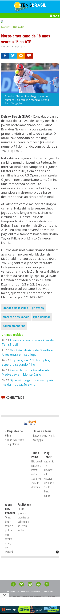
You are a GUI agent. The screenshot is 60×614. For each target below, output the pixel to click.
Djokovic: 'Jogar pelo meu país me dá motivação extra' (27, 382)
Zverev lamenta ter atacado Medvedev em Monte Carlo (26, 372)
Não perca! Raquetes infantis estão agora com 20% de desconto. (36, 474)
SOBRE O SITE (48, 592)
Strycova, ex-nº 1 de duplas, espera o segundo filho (26, 362)
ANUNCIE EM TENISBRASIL (30, 592)
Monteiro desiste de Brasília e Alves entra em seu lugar (27, 352)
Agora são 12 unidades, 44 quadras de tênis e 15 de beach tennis (49, 478)
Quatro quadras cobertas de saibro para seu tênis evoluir (23, 519)
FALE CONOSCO (13, 592)
